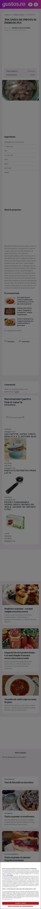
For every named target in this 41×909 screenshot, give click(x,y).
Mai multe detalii (10, 874)
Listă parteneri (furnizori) (7, 899)
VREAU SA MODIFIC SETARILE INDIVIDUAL (20, 906)
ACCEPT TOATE (20, 903)
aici (27, 881)
